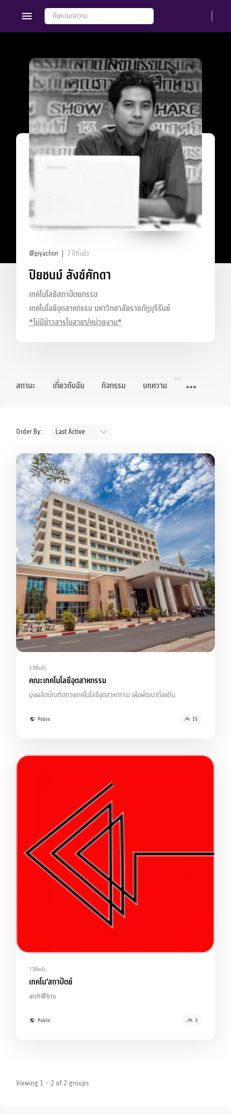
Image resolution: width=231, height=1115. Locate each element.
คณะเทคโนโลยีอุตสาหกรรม (67, 681)
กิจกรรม (114, 386)
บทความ (155, 386)
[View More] (191, 388)
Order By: (29, 431)
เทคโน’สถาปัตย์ (51, 982)
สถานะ (25, 386)
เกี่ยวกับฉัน (68, 386)
